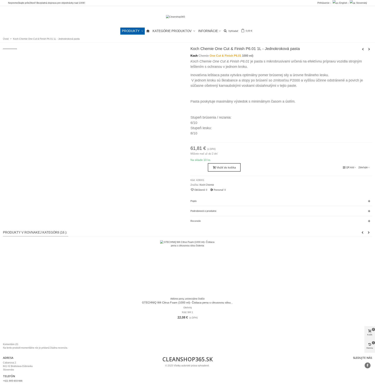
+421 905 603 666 (12, 380)
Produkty (131, 31)
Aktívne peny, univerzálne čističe (187, 298)
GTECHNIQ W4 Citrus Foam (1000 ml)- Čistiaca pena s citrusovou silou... (187, 302)
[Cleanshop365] (187, 17)
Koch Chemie (207, 184)
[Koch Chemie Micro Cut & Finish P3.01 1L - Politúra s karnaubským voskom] (363, 49)
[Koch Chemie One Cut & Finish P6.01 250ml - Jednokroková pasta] (369, 49)
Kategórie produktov (172, 31)
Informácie (208, 31)
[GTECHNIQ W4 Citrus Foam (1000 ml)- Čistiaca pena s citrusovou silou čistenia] (187, 267)
